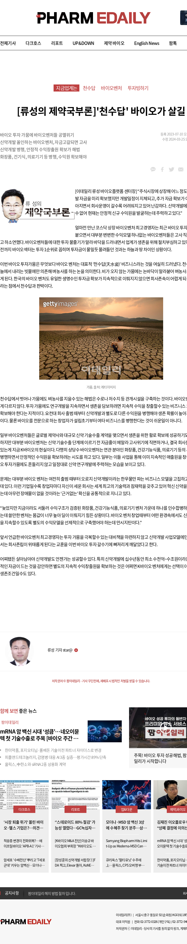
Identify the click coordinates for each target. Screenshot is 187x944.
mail (181, 169)
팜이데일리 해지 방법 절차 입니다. (52, 893)
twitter (171, 169)
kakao (153, 169)
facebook (162, 169)
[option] (66, 893)
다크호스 (33, 43)
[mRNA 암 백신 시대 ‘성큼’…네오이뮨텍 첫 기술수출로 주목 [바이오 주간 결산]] (105, 731)
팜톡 (173, 43)
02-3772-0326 (148, 921)
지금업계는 (66, 88)
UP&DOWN (83, 43)
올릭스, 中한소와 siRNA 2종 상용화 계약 (35, 764)
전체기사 (8, 43)
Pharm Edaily (26, 921)
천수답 (89, 88)
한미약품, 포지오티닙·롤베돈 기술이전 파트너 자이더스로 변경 (53, 750)
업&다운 (126, 809)
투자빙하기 (138, 88)
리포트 (57, 43)
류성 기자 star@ (59, 650)
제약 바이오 (114, 43)
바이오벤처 (111, 88)
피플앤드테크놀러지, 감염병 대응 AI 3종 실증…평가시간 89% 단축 (55, 757)
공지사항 (12, 893)
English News (146, 43)
